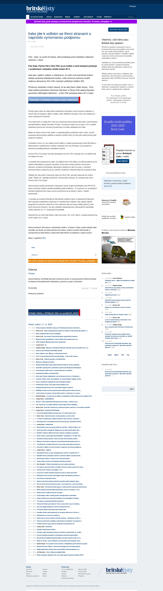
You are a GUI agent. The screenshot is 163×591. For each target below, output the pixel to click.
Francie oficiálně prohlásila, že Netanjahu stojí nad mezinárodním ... (58, 535)
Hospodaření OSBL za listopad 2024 (47, 373)
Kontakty (64, 571)
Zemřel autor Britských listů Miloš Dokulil (49, 351)
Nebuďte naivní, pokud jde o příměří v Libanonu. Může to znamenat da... (59, 456)
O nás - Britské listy (67, 569)
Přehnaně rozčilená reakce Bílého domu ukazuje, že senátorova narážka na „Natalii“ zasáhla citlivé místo (119, 336)
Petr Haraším (41, 464)
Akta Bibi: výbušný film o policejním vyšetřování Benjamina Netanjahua (58, 368)
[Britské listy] (54, 100)
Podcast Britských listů (116, 173)
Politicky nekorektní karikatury (118, 231)
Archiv (49, 17)
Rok (122, 355)
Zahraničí (29, 569)
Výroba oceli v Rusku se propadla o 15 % (50, 470)
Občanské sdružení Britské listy (47, 586)
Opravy (64, 574)
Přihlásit (132, 6)
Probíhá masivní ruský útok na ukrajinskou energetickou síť (55, 524)
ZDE (44, 238)
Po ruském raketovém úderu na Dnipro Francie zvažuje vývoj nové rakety (60, 467)
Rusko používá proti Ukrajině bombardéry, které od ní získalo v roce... (58, 490)
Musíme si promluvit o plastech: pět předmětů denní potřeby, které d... (59, 441)
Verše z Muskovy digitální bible (55, 552)
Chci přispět (123, 161)
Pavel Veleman (117, 278)
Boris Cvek (39, 331)
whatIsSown (49, 424)
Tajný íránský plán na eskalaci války (118, 314)
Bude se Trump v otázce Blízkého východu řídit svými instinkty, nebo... (59, 541)
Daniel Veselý (41, 544)
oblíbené (94, 288)
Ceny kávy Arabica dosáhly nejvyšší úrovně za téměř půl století (57, 473)
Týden (110, 355)
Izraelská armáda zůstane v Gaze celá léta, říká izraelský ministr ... (58, 439)
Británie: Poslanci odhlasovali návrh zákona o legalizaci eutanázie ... (58, 433)
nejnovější (85, 288)
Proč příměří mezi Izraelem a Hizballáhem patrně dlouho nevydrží (66, 544)
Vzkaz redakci (82, 571)
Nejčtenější (106, 273)
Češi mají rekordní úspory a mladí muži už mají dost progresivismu (66, 487)
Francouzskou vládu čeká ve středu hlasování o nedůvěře (54, 370)
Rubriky (77, 17)
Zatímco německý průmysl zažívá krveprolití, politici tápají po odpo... (58, 481)
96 (45, 345)
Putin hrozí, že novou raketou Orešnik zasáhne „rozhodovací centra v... (59, 518)
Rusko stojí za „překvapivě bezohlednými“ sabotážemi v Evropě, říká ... (59, 436)
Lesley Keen (40, 345)
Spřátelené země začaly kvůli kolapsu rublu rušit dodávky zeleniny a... (59, 475)
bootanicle (49, 527)
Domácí (45, 569)
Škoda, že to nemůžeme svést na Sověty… (118, 308)
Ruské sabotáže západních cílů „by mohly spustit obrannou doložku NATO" (60, 555)
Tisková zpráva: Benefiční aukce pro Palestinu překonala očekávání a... (58, 328)
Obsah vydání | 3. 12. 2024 (40, 324)
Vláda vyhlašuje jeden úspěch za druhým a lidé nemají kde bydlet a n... (66, 331)
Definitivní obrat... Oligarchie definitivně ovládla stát (120, 281)
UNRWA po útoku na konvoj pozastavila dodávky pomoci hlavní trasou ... (59, 390)
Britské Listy (119, 571)
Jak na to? (108, 186)
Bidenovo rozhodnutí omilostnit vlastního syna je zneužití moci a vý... (67, 348)
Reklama (64, 576)
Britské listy (41, 9)
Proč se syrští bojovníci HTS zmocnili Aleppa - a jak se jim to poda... (57, 356)
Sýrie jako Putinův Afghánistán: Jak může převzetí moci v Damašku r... (58, 376)
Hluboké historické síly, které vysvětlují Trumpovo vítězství (54, 387)
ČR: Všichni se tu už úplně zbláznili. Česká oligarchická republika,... (57, 405)
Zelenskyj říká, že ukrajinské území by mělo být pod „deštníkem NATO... (59, 422)
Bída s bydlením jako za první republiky (48, 334)
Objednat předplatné (118, 30)
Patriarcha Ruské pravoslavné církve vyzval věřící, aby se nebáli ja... (58, 504)
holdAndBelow (49, 399)
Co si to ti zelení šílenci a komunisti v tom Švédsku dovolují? (118, 321)
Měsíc (117, 355)
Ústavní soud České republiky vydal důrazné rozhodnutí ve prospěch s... (59, 521)
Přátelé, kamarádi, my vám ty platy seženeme (60, 464)
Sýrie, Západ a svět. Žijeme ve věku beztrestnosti (51, 353)
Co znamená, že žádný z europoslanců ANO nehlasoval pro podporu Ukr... (69, 396)
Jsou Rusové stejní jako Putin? (46, 478)
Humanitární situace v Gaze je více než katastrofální (53, 458)
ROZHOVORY (58, 17)
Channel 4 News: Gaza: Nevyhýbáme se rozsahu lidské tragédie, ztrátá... (59, 379)
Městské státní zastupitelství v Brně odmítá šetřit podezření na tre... (57, 339)
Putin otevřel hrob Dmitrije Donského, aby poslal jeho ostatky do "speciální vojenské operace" (118, 345)
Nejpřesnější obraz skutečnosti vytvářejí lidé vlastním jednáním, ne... (58, 549)
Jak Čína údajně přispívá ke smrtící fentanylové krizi (53, 507)
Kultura (28, 574)
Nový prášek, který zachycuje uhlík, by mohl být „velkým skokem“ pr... (59, 427)
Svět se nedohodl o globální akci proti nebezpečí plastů (53, 382)
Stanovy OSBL (82, 569)
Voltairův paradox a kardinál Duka (54, 359)
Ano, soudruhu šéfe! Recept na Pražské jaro (119, 328)
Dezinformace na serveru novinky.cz (48, 515)
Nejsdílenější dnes (109, 364)
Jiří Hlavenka (41, 552)
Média (44, 574)
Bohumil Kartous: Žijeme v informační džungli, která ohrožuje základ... (59, 546)
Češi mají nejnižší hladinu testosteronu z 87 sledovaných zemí (56, 413)
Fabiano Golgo (40, 348)
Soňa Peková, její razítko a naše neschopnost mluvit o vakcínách (119, 289)
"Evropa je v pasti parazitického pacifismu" (50, 501)
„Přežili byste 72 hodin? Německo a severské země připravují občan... (59, 444)
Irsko (33, 247)
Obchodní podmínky (68, 578)
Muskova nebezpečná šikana (45, 362)
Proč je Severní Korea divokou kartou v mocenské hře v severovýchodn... (60, 484)
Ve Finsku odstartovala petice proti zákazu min (51, 509)
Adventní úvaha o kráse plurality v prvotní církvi (60, 416)
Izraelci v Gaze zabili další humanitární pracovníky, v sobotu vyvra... (57, 402)
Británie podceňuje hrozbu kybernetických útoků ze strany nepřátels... (58, 365)
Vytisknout (34, 255)
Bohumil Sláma (41, 396)
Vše (128, 355)
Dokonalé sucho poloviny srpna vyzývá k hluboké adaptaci (118, 301)
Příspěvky (108, 17)
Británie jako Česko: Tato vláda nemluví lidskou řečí (52, 385)
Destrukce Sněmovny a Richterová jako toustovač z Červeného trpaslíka (67, 407)
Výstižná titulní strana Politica (46, 529)
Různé (45, 576)
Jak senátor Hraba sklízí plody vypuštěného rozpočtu (61, 336)
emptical (48, 450)
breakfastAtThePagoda (52, 410)
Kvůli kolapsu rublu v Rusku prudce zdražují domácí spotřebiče (57, 495)
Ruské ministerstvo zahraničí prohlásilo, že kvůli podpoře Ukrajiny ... (58, 498)
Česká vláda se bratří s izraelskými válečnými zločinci (54, 461)
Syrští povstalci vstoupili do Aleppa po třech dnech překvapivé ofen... (58, 430)
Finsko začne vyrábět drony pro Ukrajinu (49, 492)
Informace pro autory (84, 574)
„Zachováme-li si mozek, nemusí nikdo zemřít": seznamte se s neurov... (58, 393)
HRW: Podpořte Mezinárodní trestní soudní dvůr (51, 342)
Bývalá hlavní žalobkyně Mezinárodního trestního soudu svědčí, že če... (59, 538)
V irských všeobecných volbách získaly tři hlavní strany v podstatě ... (58, 419)
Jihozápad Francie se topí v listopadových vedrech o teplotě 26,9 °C (58, 453)
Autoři (99, 17)
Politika (45, 571)
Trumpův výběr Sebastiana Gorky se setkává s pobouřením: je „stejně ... (59, 532)
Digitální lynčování (112, 295)
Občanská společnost (32, 576)
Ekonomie (29, 571)
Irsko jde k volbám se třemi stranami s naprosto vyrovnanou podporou (59, 447)
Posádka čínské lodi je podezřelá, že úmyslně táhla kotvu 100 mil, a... (58, 512)
